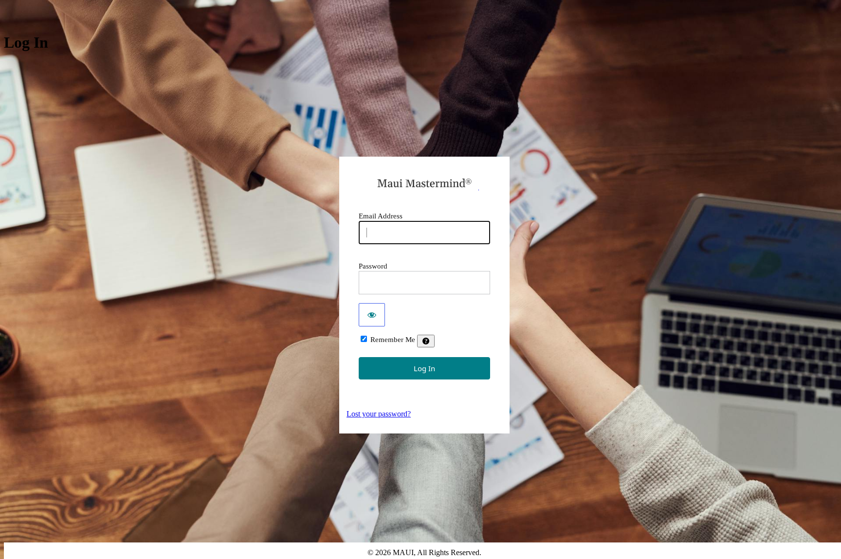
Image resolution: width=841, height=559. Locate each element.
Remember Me (392, 339)
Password (373, 266)
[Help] (426, 341)
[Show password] (372, 314)
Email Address (380, 216)
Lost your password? (379, 414)
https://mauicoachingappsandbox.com (424, 183)
